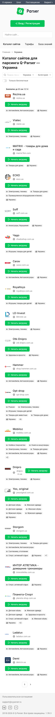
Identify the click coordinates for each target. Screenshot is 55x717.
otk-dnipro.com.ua (24, 343)
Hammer (18, 364)
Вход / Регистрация (29, 23)
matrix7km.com (23, 153)
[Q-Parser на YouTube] (16, 707)
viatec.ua (20, 124)
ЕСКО (16, 175)
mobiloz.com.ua (23, 433)
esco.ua (19, 179)
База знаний (45, 44)
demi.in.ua (21, 662)
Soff (15, 209)
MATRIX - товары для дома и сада (30, 148)
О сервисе (7, 2)
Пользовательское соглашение (17, 697)
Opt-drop (18, 390)
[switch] (4, 80)
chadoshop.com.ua (25, 239)
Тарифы (29, 44)
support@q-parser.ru (11, 702)
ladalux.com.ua (23, 636)
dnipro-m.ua (20, 472)
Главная (6, 52)
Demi (16, 658)
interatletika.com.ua (25, 572)
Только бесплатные (18, 80)
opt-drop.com (22, 394)
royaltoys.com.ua (24, 291)
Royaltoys (19, 287)
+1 (46, 556)
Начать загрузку (19, 104)
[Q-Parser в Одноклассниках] (10, 707)
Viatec (17, 120)
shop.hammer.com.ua (26, 368)
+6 (20, 419)
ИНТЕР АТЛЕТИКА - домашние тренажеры (27, 567)
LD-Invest (19, 313)
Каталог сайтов (11, 44)
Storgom (18, 527)
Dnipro (17, 467)
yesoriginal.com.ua (25, 492)
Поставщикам (33, 2)
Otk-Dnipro (20, 338)
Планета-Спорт (23, 594)
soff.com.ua (21, 213)
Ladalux (18, 632)
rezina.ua (20, 98)
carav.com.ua (22, 265)
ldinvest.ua (21, 317)
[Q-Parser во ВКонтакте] (4, 707)
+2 (7, 457)
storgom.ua (21, 531)
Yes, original (20, 488)
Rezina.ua (19, 94)
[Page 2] (30, 684)
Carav (16, 261)
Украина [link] (18, 52)
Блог (19, 2)
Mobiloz (18, 429)
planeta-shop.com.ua (26, 598)
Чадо (16, 235)
